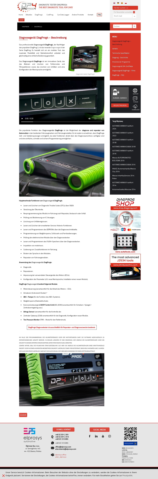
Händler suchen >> (121, 7)
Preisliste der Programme (121, 62)
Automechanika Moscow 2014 (124, 189)
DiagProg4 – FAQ (118, 75)
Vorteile (115, 48)
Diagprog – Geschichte (120, 57)
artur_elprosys (60, 457)
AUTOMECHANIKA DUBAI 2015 (123, 164)
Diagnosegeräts (48, 130)
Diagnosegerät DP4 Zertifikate (122, 66)
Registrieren (119, 105)
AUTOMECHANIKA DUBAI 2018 (123, 146)
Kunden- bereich (120, 98)
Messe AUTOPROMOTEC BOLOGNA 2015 (121, 159)
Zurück (23, 415)
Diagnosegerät (39, 44)
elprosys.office (60, 454)
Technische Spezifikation (120, 53)
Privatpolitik (127, 475)
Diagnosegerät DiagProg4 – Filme (123, 70)
